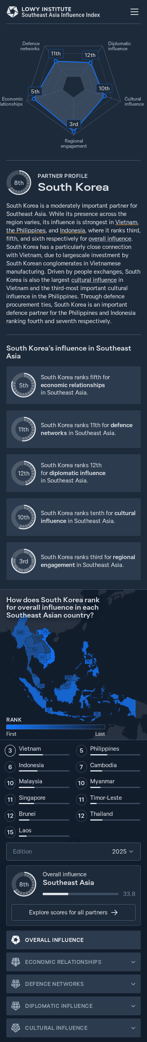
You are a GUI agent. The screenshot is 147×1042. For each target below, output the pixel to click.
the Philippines (25, 230)
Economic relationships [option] (63, 962)
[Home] (53, 11)
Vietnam (126, 222)
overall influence (110, 238)
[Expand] (133, 961)
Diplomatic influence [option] (59, 1006)
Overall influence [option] (54, 940)
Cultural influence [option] (56, 1028)
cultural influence (94, 279)
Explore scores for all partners (68, 912)
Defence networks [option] (54, 984)
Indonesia (72, 230)
